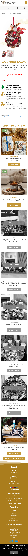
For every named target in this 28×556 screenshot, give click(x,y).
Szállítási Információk (14, 496)
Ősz (8, 13)
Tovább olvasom (14, 247)
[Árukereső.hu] (14, 541)
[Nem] (26, 550)
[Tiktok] (17, 487)
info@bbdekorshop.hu (14, 478)
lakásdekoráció (13, 116)
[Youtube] (13, 487)
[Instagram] (15, 487)
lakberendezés (19, 116)
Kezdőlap (3, 13)
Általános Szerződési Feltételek (14, 498)
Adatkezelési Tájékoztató (14, 501)
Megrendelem (14, 164)
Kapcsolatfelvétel (14, 518)
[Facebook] (11, 487)
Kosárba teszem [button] (14, 205)
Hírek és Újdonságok (14, 520)
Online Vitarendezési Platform (14, 503)
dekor (5, 116)
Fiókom (14, 510)
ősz (25, 116)
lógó (23, 116)
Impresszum (14, 515)
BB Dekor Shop (6, 118)
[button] (26, 2)
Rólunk (14, 513)
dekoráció (8, 116)
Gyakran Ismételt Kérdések (14, 493)
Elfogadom (14, 553)
